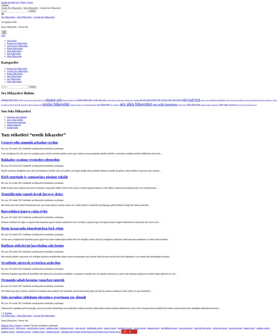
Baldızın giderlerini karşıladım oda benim (32, 245)
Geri (3, 36)
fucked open (120, 100)
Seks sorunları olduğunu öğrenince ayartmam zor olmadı (43, 297)
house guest (205, 100)
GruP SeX (194, 99)
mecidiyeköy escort (36, 328)
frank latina (111, 100)
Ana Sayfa (12, 40)
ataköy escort (110, 328)
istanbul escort (7, 328)
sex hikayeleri (103, 104)
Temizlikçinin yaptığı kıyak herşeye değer (32, 194)
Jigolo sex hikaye (266, 100)
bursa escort (81, 332)
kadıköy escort (7, 332)
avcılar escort (140, 328)
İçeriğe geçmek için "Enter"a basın (17, 2)
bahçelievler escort (202, 328)
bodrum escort (52, 332)
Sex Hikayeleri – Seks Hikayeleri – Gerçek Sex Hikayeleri (28, 17)
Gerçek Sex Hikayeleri (17, 46)
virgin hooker (249, 105)
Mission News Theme (11, 325)
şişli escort (20, 328)
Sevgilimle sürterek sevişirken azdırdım (30, 263)
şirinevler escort (220, 328)
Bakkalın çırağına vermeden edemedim (30, 159)
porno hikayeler (56, 104)
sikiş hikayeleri (193, 104)
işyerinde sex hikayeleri (217, 100)
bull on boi (41, 100)
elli (76, 100)
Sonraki (8, 313)
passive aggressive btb (34, 105)
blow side (33, 100)
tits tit (242, 105)
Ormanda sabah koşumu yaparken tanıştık (32, 280)
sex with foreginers (165, 104)
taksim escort (52, 328)
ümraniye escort (23, 332)
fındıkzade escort (94, 328)
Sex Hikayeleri (14, 53)
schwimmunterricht (90, 105)
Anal (20, 100)
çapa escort (80, 328)
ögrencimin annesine (16, 122)
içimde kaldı (12, 127)
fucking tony (129, 100)
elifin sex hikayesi (68, 100)
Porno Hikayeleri (15, 48)
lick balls (17, 105)
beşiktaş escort (66, 328)
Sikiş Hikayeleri (14, 56)
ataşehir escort (235, 328)
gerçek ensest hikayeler (150, 100)
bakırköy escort (125, 328)
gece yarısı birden (15, 120)
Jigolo (228, 100)
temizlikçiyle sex (234, 105)
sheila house (182, 105)
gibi (184, 99)
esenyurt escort (186, 328)
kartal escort (249, 328)
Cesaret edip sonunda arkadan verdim (29, 142)
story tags (223, 104)
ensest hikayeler (85, 100)
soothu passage (206, 105)
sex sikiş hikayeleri (136, 104)
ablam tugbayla (14, 125)
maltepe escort (262, 328)
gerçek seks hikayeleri (171, 100)
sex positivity (114, 105)
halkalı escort (153, 328)
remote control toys (76, 105)
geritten (136, 100)
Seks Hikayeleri (14, 51)
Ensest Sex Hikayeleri (17, 43)
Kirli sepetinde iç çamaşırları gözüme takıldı (34, 177)
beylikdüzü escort (169, 328)
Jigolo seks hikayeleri (253, 100)
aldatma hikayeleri (9, 100)
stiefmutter (215, 105)
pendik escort (38, 332)
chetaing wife (53, 99)
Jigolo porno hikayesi (238, 100)
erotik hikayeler (100, 100)
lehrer (12, 105)
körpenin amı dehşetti (16, 117)
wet (255, 105)
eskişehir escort (68, 332)
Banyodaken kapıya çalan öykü (24, 211)
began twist (26, 100)
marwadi (24, 105)
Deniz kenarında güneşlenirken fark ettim (32, 228)
